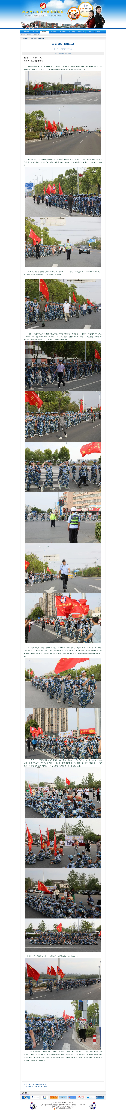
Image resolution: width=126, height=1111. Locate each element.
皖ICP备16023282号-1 (65, 1105)
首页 (32, 38)
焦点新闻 (23, 35)
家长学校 (72, 32)
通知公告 (40, 35)
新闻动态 (44, 32)
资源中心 (99, 32)
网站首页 (26, 32)
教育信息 (53, 32)
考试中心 (90, 32)
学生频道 (81, 32)
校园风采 (35, 32)
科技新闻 (29, 35)
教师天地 (63, 32)
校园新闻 (35, 35)
